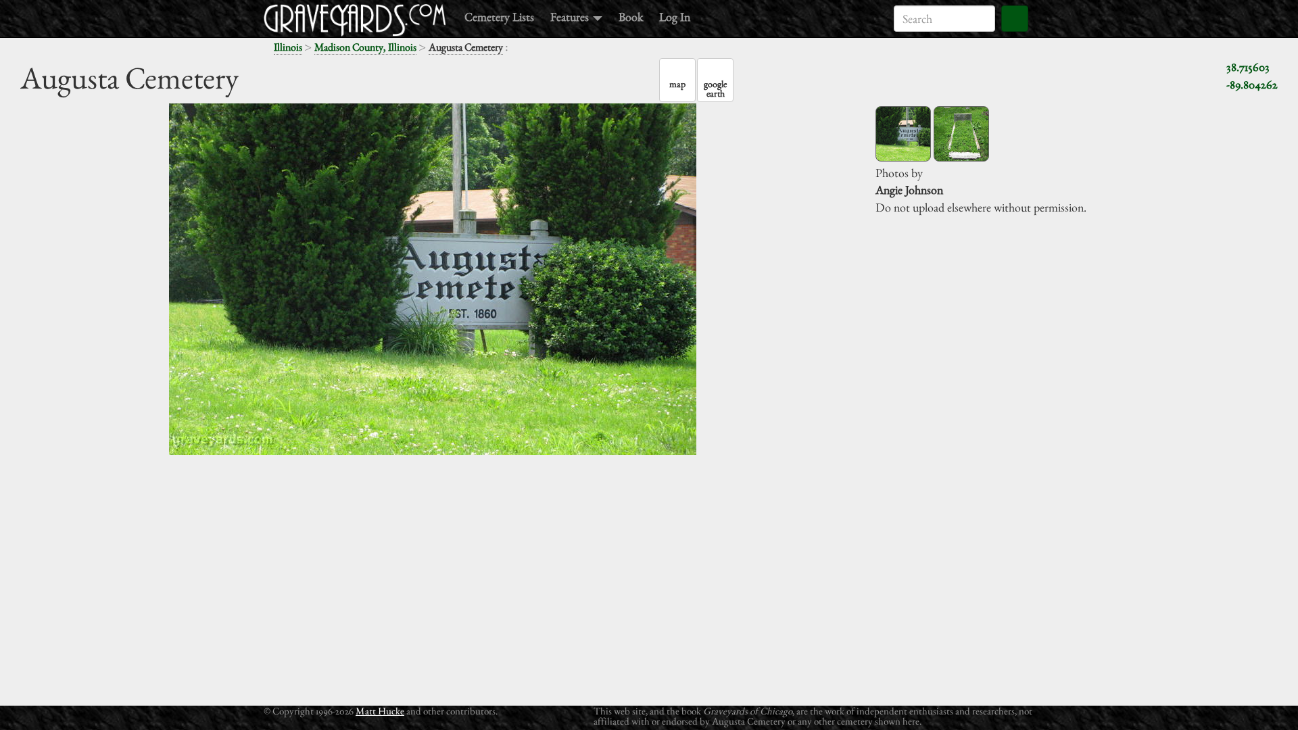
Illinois (288, 47)
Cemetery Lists (499, 16)
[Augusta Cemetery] (903, 134)
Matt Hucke (380, 710)
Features (571, 16)
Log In (674, 16)
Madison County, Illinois (365, 47)
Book (631, 16)
